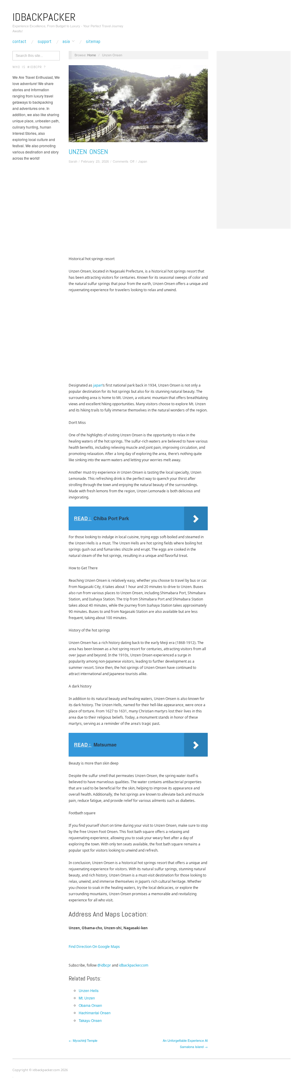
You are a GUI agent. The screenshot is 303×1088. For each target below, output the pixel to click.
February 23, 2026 (95, 161)
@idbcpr (104, 965)
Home (91, 54)
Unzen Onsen (88, 151)
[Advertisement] (138, 211)
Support (44, 41)
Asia (66, 41)
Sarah (73, 161)
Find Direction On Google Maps (94, 946)
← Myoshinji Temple (83, 1040)
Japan (142, 161)
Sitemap (93, 41)
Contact (19, 41)
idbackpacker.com (133, 965)
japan (97, 385)
